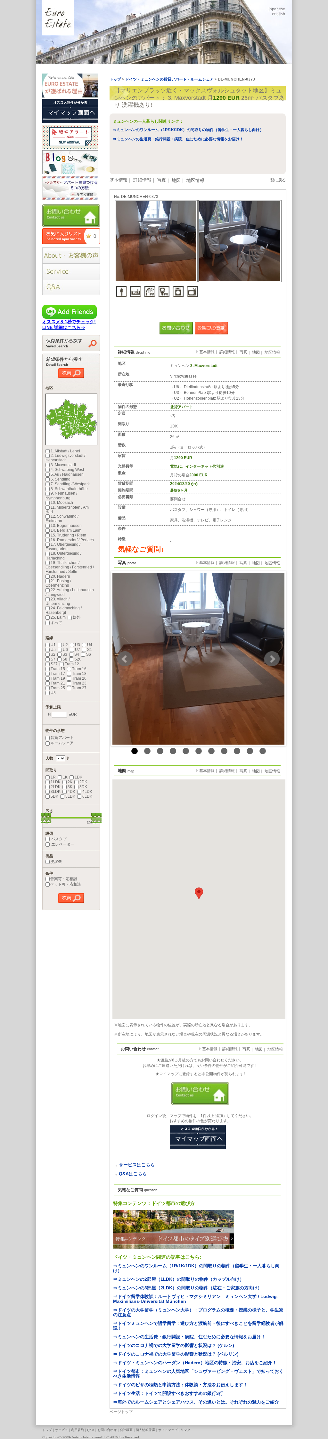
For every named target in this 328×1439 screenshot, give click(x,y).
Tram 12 (72, 664)
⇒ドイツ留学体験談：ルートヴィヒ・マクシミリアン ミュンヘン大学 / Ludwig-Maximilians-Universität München (195, 1299)
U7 (77, 649)
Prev (125, 659)
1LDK (56, 782)
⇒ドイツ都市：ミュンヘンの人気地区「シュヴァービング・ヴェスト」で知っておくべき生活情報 (198, 1374)
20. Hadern (60, 576)
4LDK (87, 791)
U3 (77, 645)
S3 (64, 654)
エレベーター (62, 844)
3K (70, 787)
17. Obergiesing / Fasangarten (62, 546)
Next (272, 659)
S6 (88, 654)
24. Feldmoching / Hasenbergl (63, 610)
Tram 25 (58, 688)
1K (65, 777)
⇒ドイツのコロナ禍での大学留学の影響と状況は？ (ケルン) (173, 1345)
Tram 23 (79, 683)
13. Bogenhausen (66, 525)
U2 (65, 645)
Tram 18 (79, 673)
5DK (54, 796)
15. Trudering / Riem (68, 535)
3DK (83, 787)
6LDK (87, 796)
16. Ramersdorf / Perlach (72, 540)
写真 (161, 180)
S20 (77, 659)
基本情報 (118, 180)
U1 (53, 645)
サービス (61, 1430)
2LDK (56, 787)
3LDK (56, 791)
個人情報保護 (145, 1430)
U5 (53, 649)
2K (70, 782)
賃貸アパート (62, 737)
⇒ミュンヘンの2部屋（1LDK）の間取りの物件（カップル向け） (178, 1279)
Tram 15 (58, 669)
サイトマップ (167, 1430)
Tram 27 (79, 688)
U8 (53, 693)
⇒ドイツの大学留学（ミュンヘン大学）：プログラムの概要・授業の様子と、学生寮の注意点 (198, 1312)
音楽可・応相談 (63, 879)
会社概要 (126, 1430)
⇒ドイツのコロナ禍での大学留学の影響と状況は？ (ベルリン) (176, 1354)
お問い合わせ (107, 1430)
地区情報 (195, 180)
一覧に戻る (276, 180)
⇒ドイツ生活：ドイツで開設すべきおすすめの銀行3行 (168, 1393)
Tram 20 (79, 678)
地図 (176, 180)
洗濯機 (56, 861)
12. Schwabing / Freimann (61, 518)
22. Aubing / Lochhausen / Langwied (69, 592)
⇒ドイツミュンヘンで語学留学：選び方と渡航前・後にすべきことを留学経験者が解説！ (198, 1326)
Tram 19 (58, 678)
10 (250, 751)
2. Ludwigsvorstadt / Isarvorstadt (65, 457)
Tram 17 (58, 673)
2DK (83, 782)
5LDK (70, 796)
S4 (76, 654)
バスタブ (58, 839)
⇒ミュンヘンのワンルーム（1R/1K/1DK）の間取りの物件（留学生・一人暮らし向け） (188, 130)
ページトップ (121, 1412)
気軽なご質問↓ (141, 549)
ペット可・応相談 (65, 884)
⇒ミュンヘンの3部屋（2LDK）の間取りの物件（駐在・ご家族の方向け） (187, 1287)
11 (262, 751)
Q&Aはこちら (133, 1173)
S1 (89, 649)
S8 (64, 659)
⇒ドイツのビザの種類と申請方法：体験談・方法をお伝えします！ (180, 1384)
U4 (89, 645)
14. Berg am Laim (66, 530)
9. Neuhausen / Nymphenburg (61, 495)
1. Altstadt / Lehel (65, 451)
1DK (78, 777)
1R (53, 777)
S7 (53, 659)
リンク (185, 1430)
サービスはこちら (137, 1164)
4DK (71, 791)
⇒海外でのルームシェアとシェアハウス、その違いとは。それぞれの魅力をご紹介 (196, 1401)
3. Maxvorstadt (63, 465)
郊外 (76, 617)
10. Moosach (62, 502)
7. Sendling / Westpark (70, 484)
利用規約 (77, 1430)
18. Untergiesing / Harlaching (63, 555)
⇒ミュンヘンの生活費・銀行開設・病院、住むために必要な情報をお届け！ (178, 139)
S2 (53, 654)
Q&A (90, 1430)
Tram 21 (58, 683)
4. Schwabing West (67, 469)
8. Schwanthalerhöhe (69, 489)
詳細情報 (142, 180)
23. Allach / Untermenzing (57, 601)
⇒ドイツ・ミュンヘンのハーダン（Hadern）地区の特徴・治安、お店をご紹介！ (195, 1362)
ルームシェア (62, 743)
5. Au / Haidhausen (67, 474)
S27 (54, 664)
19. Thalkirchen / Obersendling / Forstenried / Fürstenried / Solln (69, 567)
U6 (65, 649)
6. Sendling (60, 479)
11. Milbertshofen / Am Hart (67, 509)
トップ (47, 1430)
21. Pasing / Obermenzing (58, 583)
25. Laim (58, 617)
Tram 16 (79, 669)
